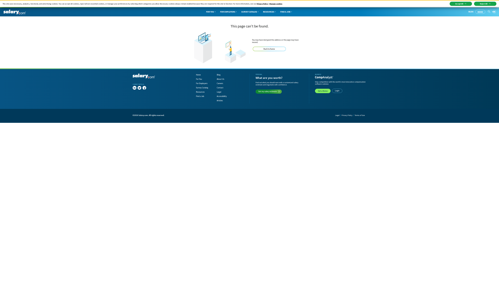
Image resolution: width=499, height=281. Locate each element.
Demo (480, 12)
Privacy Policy (262, 4)
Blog (470, 11)
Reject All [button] (483, 4)
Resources (268, 11)
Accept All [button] (459, 4)
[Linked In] (134, 88)
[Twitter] (139, 88)
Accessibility (222, 96)
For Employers (227, 11)
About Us (220, 79)
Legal (219, 92)
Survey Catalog (249, 11)
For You (210, 11)
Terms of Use (360, 115)
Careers (220, 83)
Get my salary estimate (267, 91)
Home (198, 75)
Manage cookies (276, 4)
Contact (220, 87)
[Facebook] (144, 88)
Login (337, 90)
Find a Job (285, 11)
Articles (220, 100)
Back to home (269, 49)
